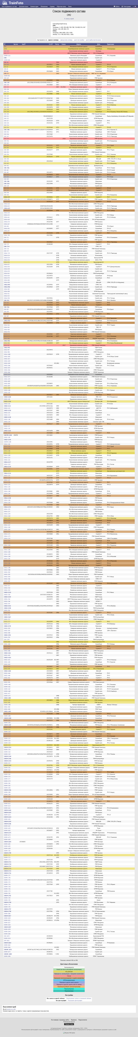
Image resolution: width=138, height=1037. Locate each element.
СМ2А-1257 (7, 511)
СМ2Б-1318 (7, 588)
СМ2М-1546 (7, 758)
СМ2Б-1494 (7, 709)
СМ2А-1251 (7, 505)
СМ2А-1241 (7, 493)
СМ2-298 (6, 112)
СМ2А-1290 (7, 556)
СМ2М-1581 (7, 783)
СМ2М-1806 (7, 913)
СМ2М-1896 (7, 956)
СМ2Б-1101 (7, 392)
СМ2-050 (6, 64)
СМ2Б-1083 (7, 381)
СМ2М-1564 (7, 772)
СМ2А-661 (7, 217)
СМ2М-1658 (7, 828)
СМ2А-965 (7, 327)
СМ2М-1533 (7, 745)
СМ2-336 (6, 127)
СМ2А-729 (7, 253)
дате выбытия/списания (93, 40)
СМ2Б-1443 (7, 671)
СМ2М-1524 (7, 736)
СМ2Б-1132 (7, 415)
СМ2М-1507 (7, 725)
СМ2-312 (6, 116)
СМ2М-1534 (7, 747)
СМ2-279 (6, 100)
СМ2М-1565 (7, 774)
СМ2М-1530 (7, 743)
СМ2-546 (6, 192)
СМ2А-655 (7, 215)
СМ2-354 (6, 139)
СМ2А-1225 (7, 475)
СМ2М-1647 (7, 826)
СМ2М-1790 (7, 902)
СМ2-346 (6, 134)
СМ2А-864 (7, 276)
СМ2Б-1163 (7, 431)
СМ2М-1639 (7, 821)
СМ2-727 (6, 251)
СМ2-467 (6, 170)
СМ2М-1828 (7, 925)
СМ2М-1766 (7, 889)
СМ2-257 (6, 94)
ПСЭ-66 (6, 71)
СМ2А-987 (7, 345)
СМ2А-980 (7, 338)
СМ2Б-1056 (7, 370)
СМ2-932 (6, 300)
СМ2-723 (6, 244)
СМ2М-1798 (7, 911)
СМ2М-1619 (7, 812)
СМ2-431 (6, 161)
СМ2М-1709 (7, 853)
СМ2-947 (6, 316)
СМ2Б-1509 (7, 727)
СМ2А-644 (7, 213)
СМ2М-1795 (7, 907)
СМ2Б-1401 (7, 642)
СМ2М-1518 (7, 732)
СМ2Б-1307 (7, 581)
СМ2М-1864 (7, 943)
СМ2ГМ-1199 (7, 442)
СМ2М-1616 (7, 808)
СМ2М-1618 (7, 810)
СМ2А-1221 (7, 469)
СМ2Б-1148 (7, 419)
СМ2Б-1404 (7, 644)
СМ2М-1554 (7, 761)
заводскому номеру (66, 40)
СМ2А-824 (7, 258)
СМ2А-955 (7, 320)
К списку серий (69, 19)
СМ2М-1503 (7, 723)
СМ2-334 (6, 125)
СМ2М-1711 (7, 855)
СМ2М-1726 (7, 873)
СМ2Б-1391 (7, 635)
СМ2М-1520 (7, 734)
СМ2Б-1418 (7, 655)
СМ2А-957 (7, 323)
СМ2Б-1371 (7, 619)
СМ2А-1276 (7, 538)
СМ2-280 (6, 103)
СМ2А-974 (7, 334)
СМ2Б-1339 (7, 597)
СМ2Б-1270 (7, 532)
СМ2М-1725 (7, 871)
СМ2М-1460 (7, 684)
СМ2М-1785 (7, 900)
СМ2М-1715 (7, 862)
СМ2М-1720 (7, 864)
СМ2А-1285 (7, 547)
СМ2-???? (6, 53)
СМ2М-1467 (7, 689)
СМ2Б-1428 (7, 662)
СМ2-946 (6, 314)
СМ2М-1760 (7, 887)
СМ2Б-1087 (7, 386)
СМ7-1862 (6, 940)
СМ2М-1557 (7, 763)
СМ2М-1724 (7, 869)
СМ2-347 (6, 136)
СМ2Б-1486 (7, 702)
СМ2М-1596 (7, 790)
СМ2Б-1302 (7, 572)
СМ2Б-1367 (7, 617)
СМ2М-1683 (7, 839)
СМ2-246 (6, 89)
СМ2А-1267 (7, 525)
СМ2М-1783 (7, 898)
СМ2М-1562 (7, 770)
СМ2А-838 (7, 267)
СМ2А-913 (7, 296)
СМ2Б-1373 (7, 621)
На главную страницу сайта (60, 1020)
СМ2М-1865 (7, 945)
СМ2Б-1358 (7, 608)
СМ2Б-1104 (7, 397)
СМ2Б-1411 (7, 653)
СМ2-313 (6, 118)
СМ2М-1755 (7, 882)
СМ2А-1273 (7, 536)
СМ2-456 (6, 168)
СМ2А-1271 (7, 534)
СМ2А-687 (7, 224)
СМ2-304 (6, 114)
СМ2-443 (6, 163)
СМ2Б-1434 (7, 664)
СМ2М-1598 (7, 792)
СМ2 (5, 46)
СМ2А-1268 (7, 527)
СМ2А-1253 (7, 507)
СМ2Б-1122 (7, 408)
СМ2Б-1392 (7, 637)
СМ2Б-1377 (7, 624)
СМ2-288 (6, 105)
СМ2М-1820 (7, 918)
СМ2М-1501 (7, 720)
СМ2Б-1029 (7, 361)
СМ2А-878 (7, 278)
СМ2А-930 (7, 298)
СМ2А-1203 (7, 449)
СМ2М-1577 (7, 779)
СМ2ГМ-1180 (8, 435)
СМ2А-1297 (7, 565)
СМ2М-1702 (7, 851)
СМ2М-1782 (7, 896)
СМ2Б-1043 (7, 363)
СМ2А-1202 (7, 446)
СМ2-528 (6, 186)
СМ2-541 (6, 190)
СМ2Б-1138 (7, 417)
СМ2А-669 (7, 219)
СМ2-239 (6, 85)
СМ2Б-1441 (7, 669)
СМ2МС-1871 (8, 949)
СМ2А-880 (7, 280)
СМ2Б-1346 (7, 601)
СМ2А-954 (7, 318)
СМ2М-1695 (7, 846)
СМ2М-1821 (7, 920)
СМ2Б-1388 (7, 633)
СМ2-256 (6, 91)
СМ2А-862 (7, 273)
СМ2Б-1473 (7, 693)
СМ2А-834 (7, 260)
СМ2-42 (6, 62)
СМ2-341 (6, 132)
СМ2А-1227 (7, 480)
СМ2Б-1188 (7, 437)
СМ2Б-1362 (7, 612)
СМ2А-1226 (7, 478)
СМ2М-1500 (7, 718)
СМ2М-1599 (7, 794)
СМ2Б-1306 (7, 579)
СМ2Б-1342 (7, 599)
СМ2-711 (6, 237)
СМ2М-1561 (7, 767)
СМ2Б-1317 (7, 586)
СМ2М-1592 (7, 788)
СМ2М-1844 (7, 931)
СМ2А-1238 (7, 489)
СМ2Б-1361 (7, 610)
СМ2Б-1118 (7, 404)
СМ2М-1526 (7, 741)
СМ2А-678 (7, 222)
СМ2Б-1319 (7, 590)
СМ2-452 (6, 166)
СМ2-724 (6, 246)
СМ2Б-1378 (7, 626)
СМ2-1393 (7, 639)
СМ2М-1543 (7, 754)
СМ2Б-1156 (7, 424)
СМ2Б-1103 (7, 395)
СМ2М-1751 (7, 880)
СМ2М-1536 (7, 750)
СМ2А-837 (7, 264)
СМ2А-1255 (7, 509)
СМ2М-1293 (7, 561)
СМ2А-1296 (7, 563)
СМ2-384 (6, 145)
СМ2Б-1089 (7, 388)
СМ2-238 (6, 82)
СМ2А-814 (7, 255)
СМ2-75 (6, 73)
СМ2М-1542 (7, 752)
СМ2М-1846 (7, 934)
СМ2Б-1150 (7, 422)
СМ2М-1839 (7, 929)
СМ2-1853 (7, 936)
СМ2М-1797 (7, 909)
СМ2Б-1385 (7, 630)
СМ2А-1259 (7, 514)
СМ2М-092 (7, 76)
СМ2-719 (6, 242)
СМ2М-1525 (7, 738)
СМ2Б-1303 (7, 574)
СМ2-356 (6, 141)
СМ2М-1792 (7, 905)
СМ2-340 (6, 130)
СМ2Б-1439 (7, 666)
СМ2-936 (6, 307)
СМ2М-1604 (7, 799)
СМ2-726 (6, 249)
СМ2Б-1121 (7, 406)
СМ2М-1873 (7, 952)
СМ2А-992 (7, 347)
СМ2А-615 (7, 206)
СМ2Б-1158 (7, 428)
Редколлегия (82, 1020)
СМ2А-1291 (7, 559)
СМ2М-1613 (7, 803)
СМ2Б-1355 (7, 606)
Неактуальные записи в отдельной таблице (78, 998)
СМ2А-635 (7, 210)
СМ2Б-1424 (7, 657)
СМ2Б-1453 (7, 680)
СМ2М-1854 (7, 938)
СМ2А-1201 (7, 444)
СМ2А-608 (7, 201)
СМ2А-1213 (7, 458)
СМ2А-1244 (7, 496)
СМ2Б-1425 (7, 660)
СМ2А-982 (7, 341)
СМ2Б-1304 (7, 577)
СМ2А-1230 (7, 482)
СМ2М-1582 (7, 785)
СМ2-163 (6, 78)
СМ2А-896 (7, 287)
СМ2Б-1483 (7, 698)
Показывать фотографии (75, 1000)
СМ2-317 (6, 121)
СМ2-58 (6, 67)
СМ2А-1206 (7, 451)
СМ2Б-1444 (7, 673)
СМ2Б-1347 (7, 604)
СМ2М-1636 (7, 819)
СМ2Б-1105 (7, 399)
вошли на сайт (11, 1009)
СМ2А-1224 (7, 473)
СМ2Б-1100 (7, 390)
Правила (74, 1020)
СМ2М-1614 (7, 806)
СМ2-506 (6, 181)
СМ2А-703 (7, 233)
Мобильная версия (69, 1022)
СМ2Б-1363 (7, 615)
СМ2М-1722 (7, 866)
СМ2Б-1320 (7, 592)
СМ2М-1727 (7, 875)
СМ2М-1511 (7, 729)
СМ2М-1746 (7, 878)
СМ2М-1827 (7, 922)
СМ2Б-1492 (7, 707)
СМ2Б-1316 (7, 583)
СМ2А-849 (7, 269)
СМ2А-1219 (7, 464)
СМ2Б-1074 (7, 377)
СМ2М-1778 (7, 891)
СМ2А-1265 (7, 520)
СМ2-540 (6, 188)
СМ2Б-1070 (7, 374)
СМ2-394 (6, 154)
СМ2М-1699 (7, 848)
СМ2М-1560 (7, 765)
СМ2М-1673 (7, 833)
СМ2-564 (6, 195)
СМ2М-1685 (7, 844)
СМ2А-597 (7, 197)
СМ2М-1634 (7, 817)
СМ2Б (5, 49)
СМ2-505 (6, 179)
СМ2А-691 (7, 228)
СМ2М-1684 (7, 842)
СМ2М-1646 (7, 824)
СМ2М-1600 (7, 797)
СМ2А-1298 (7, 568)
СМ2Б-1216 (7, 460)
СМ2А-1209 (7, 455)
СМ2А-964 (7, 325)
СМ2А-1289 (7, 554)
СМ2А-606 (7, 199)
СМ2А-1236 (7, 487)
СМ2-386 (6, 148)
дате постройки (79, 40)
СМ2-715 (6, 240)
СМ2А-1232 (7, 484)
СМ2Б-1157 (7, 426)
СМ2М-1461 (7, 687)
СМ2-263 (6, 96)
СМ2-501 (6, 177)
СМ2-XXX (6, 51)
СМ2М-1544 (7, 756)
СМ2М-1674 (7, 835)
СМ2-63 (6, 69)
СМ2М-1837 (7, 927)
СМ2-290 (6, 107)
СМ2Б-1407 (7, 648)
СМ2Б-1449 (7, 675)
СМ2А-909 (7, 291)
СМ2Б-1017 (7, 359)
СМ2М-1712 (7, 857)
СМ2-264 (6, 98)
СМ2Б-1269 (7, 529)
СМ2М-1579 (7, 781)
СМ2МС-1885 (8, 954)
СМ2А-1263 (7, 518)
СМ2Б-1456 (7, 682)
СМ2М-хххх (7, 55)
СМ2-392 (6, 152)
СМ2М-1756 (7, 884)
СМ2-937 (6, 309)
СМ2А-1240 (7, 491)
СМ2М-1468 (7, 691)
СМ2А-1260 (7, 516)
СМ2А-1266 (7, 523)
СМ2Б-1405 (7, 646)
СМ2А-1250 (7, 502)
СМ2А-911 (7, 294)
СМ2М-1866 (7, 947)
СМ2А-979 (7, 336)
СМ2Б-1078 (7, 379)
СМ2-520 (6, 183)
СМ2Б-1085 (7, 383)
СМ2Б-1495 (7, 711)
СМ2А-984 (7, 343)
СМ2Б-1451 (7, 678)
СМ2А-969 (7, 329)
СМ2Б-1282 (7, 541)
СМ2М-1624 (7, 815)
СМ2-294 (6, 109)
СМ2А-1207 (7, 453)
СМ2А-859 (7, 271)
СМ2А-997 (7, 350)
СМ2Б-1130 (7, 410)
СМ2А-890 (7, 282)
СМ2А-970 (7, 332)
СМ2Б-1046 (7, 365)
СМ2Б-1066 (7, 372)
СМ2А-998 (7, 352)
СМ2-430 (6, 159)
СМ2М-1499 (7, 716)
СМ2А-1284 (7, 545)
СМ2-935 (6, 305)
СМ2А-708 (7, 235)
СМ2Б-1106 (7, 401)
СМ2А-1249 (7, 500)
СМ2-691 (6, 226)
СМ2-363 (6, 143)
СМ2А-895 (7, 285)
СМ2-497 (6, 172)
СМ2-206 (6, 80)
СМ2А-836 (7, 262)
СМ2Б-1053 (7, 368)
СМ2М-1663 (7, 830)
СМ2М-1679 (7, 837)
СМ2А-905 (7, 289)
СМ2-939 (6, 312)
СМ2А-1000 (7, 354)
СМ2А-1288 (7, 552)
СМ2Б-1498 (7, 714)
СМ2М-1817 (7, 916)
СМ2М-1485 (7, 700)
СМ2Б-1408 (7, 651)
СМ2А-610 (7, 204)
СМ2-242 (6, 87)
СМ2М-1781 (7, 893)
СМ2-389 (6, 150)
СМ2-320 (6, 123)
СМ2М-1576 (7, 776)
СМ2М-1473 (7, 696)
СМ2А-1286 (7, 550)
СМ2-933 (6, 303)
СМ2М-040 (7, 60)
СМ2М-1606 (7, 801)
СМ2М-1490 (7, 705)
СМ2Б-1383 (7, 628)
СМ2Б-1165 (7, 433)
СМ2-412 (6, 157)
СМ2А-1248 (7, 498)
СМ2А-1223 (7, 471)
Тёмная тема (69, 1024)
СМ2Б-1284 (7, 543)
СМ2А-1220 (7, 466)
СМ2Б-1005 (7, 356)
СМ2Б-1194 (7, 440)
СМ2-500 (6, 174)
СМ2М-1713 (7, 860)
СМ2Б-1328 (7, 595)
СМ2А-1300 (7, 570)
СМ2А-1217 (7, 462)
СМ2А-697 (7, 231)
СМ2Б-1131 (7, 413)
